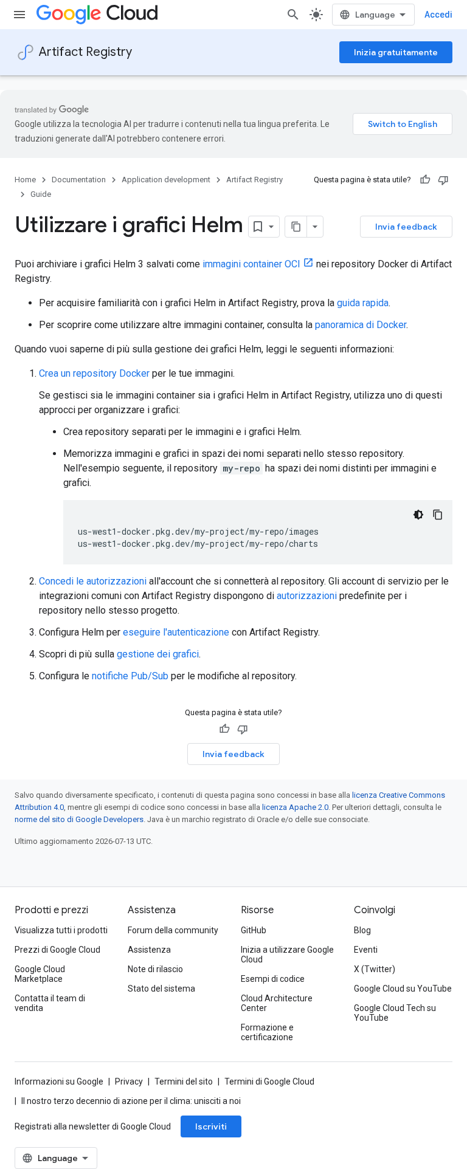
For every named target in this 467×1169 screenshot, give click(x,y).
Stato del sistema (161, 988)
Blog (362, 930)
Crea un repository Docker (94, 373)
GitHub (253, 930)
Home (25, 179)
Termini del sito (183, 1081)
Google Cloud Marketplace (40, 974)
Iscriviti (211, 1126)
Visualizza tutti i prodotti (61, 930)
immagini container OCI (251, 264)
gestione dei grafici (158, 654)
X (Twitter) (374, 969)
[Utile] (425, 180)
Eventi (366, 950)
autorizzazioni (307, 596)
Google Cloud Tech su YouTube (395, 1013)
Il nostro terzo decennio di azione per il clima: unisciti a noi (131, 1101)
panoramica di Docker (360, 325)
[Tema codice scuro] (418, 514)
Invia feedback (406, 226)
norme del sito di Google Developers (79, 819)
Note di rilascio (155, 969)
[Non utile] (443, 180)
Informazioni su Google (59, 1081)
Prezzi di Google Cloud (57, 950)
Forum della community (173, 930)
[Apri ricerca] (293, 14)
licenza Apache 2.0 (295, 807)
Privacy (129, 1081)
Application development (166, 179)
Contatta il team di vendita (50, 1003)
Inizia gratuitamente (396, 52)
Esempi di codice (273, 979)
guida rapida (363, 303)
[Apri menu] (19, 14)
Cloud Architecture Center (277, 1003)
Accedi (438, 14)
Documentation (79, 179)
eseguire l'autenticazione (176, 632)
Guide (40, 194)
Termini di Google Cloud (269, 1081)
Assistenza (149, 950)
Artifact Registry (85, 52)
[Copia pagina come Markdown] (296, 226)
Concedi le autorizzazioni (93, 581)
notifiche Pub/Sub (130, 676)
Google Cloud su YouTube (403, 988)
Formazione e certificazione (267, 1032)
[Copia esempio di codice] (438, 514)
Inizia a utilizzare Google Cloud (287, 954)
